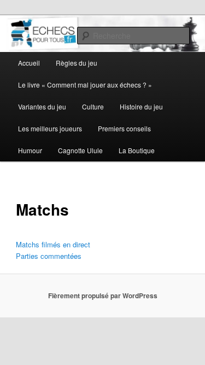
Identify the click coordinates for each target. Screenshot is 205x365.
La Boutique (137, 150)
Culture (93, 106)
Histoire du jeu (141, 106)
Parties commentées (48, 256)
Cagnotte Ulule (80, 150)
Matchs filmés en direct (53, 244)
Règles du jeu (76, 62)
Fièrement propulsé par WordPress (102, 295)
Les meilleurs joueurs (50, 128)
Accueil (29, 62)
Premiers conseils (124, 128)
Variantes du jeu (42, 106)
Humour (30, 150)
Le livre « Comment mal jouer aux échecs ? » (85, 84)
